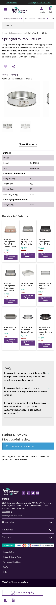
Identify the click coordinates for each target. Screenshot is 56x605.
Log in (42, 12)
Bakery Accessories (17, 33)
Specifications (28, 144)
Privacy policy (8, 552)
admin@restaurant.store (39, 2)
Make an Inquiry (11, 257)
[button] (5, 10)
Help (5, 572)
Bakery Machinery (12, 18)
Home (4, 33)
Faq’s (5, 567)
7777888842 (11, 2)
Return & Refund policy (12, 557)
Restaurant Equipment (35, 18)
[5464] (5, 600)
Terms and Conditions (12, 562)
